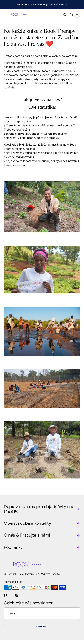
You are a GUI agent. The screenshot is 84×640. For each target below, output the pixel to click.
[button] (6, 15)
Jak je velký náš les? (42, 99)
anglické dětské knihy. (55, 4)
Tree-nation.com (14, 165)
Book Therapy (26, 573)
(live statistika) (42, 107)
